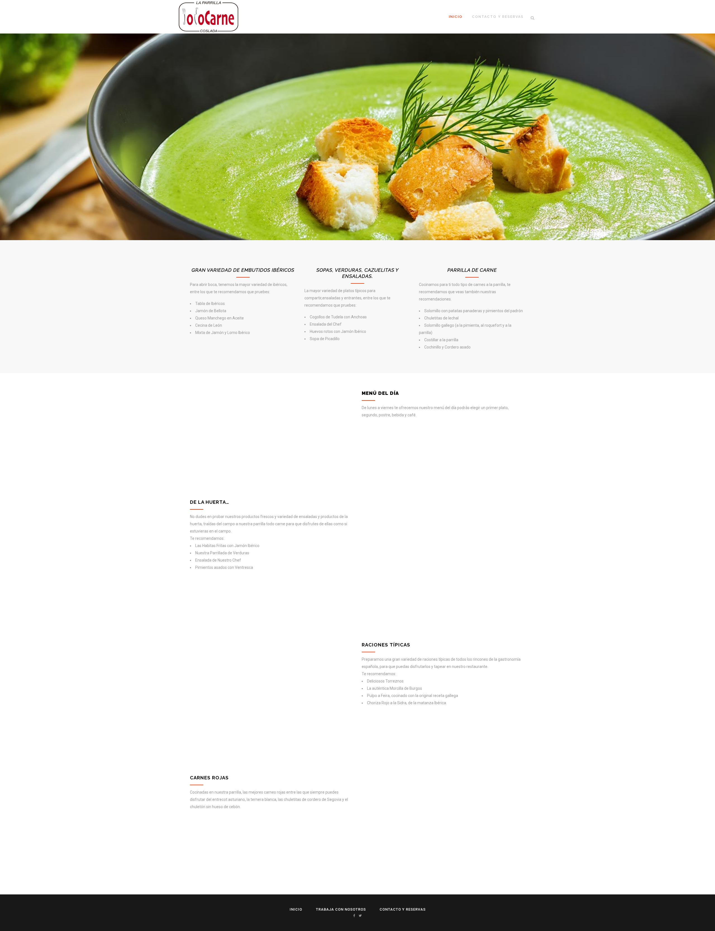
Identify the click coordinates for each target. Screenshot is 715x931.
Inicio (296, 909)
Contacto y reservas (403, 909)
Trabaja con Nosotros (341, 909)
